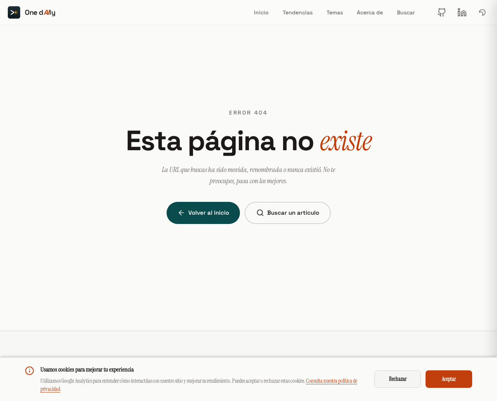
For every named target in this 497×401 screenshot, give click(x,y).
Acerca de (370, 12)
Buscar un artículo (293, 212)
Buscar (406, 12)
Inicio (261, 12)
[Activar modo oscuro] (482, 12)
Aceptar (449, 378)
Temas (335, 12)
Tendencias (298, 12)
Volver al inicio (208, 212)
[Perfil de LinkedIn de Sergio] (462, 12)
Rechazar (398, 378)
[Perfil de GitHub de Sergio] (441, 12)
